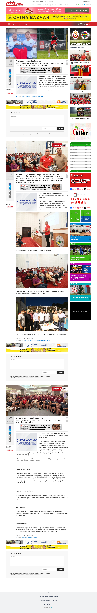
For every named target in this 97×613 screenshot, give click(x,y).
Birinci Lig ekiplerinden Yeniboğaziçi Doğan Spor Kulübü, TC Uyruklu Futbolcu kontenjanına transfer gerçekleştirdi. (39, 64)
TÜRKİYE (73, 244)
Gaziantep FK (34, 96)
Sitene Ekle (50, 1)
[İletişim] (87, 24)
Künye (46, 596)
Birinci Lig (29, 96)
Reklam (56, 596)
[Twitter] (10, 73)
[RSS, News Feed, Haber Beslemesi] (49, 604)
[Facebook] (10, 70)
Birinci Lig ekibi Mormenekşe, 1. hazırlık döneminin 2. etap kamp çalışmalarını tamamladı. (38, 421)
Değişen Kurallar (33, 340)
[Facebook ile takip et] (44, 604)
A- (67, 64)
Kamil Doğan (40, 96)
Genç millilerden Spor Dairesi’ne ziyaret (23, 24)
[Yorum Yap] (10, 84)
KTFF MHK (27, 340)
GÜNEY (73, 264)
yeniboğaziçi (24, 96)
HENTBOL (74, 224)
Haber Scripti (47, 607)
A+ (67, 61)
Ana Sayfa (33, 1)
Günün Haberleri (39, 1)
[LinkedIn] (10, 76)
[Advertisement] (28, 585)
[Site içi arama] (89, 24)
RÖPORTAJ (74, 283)
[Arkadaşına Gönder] (10, 78)
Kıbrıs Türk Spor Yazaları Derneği (43, 340)
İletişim (51, 596)
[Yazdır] (10, 81)
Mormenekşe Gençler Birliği (31, 537)
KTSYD (23, 340)
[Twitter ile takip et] (47, 604)
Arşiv (46, 1)
